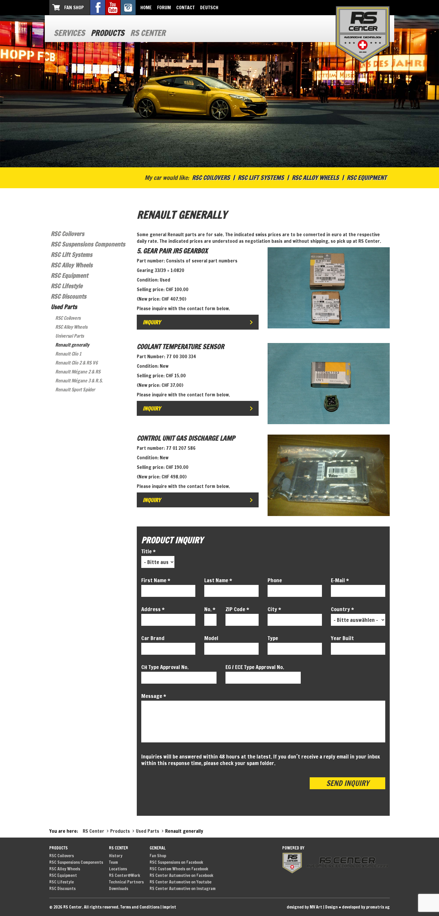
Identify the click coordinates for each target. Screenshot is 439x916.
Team (113, 862)
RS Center (147, 32)
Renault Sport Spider (75, 390)
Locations (118, 869)
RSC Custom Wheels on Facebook (179, 869)
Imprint (169, 907)
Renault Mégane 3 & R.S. (79, 381)
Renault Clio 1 (68, 354)
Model (211, 638)
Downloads (118, 889)
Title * (148, 551)
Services (69, 32)
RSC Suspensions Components (88, 244)
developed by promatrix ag (366, 907)
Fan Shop (74, 7)
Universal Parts (69, 336)
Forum (164, 7)
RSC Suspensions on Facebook (176, 862)
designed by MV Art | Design (312, 907)
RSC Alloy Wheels (315, 177)
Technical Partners (126, 882)
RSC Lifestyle (66, 286)
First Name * (155, 580)
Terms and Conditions (139, 907)
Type (273, 638)
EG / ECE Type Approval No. (254, 667)
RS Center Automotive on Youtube (180, 882)
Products (107, 32)
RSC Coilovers (211, 177)
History (115, 856)
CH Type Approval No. (164, 667)
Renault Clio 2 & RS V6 (76, 363)
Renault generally (72, 345)
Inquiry (152, 322)
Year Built (342, 638)
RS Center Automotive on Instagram (183, 889)
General (158, 848)
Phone (275, 580)
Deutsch (209, 7)
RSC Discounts (68, 296)
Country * (342, 609)
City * (274, 609)
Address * (153, 609)
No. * (209, 609)
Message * (153, 696)
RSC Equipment (367, 177)
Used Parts (64, 306)
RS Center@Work (124, 875)
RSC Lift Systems (261, 177)
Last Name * (218, 580)
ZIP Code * (237, 609)
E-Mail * (340, 580)
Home (146, 7)
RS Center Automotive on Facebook (181, 875)
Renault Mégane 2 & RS (78, 372)
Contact (185, 7)
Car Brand (153, 638)
